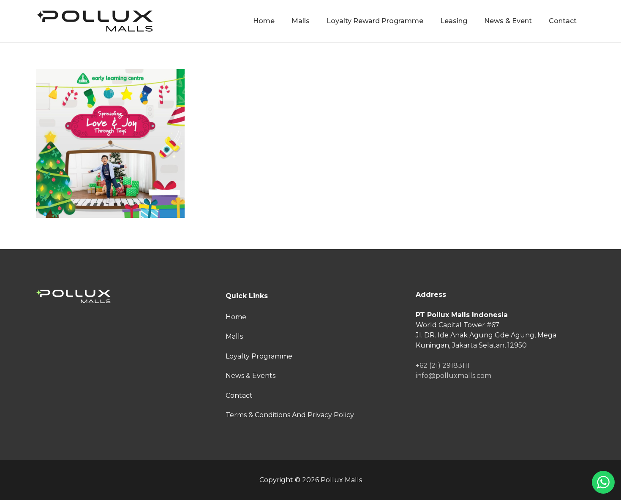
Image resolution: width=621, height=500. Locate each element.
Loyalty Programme (259, 356)
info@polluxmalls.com (453, 376)
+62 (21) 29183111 (443, 365)
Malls (234, 336)
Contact (239, 395)
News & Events (250, 376)
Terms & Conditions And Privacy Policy (290, 415)
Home (236, 317)
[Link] (94, 21)
